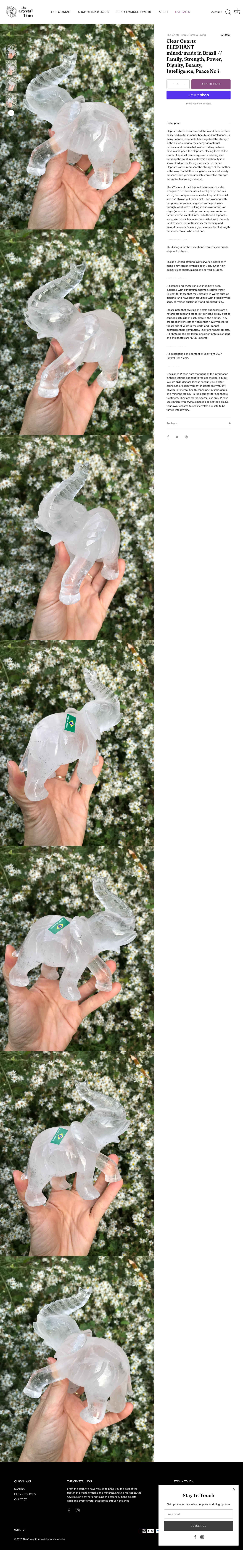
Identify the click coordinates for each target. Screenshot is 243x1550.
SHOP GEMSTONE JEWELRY (133, 12)
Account (216, 12)
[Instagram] (202, 1537)
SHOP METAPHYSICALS (93, 12)
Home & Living (197, 35)
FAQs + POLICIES (25, 1494)
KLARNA (19, 1489)
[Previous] (11, 39)
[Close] (234, 1489)
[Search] (228, 12)
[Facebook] (195, 1537)
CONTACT (20, 1499)
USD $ (17, 1530)
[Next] (11, 113)
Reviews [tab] (172, 423)
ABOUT (163, 12)
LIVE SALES (182, 12)
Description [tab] (173, 123)
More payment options (198, 103)
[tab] (199, 273)
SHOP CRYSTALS (60, 12)
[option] (11, 52)
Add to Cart (211, 84)
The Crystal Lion (176, 35)
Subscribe (198, 1526)
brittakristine (58, 1539)
